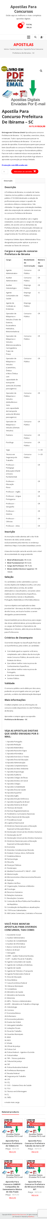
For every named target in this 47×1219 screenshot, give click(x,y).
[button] (41, 71)
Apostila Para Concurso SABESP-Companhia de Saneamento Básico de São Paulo (12, 1186)
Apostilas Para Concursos (23, 9)
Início (6, 49)
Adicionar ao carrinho (23, 171)
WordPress (31, 1216)
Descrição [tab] (8, 181)
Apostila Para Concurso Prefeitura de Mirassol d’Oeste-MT (35, 1185)
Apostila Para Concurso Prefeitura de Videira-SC (12, 1143)
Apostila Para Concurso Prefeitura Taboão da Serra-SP (35, 1143)
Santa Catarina (16, 49)
